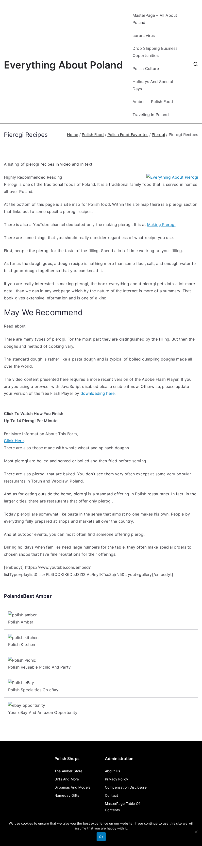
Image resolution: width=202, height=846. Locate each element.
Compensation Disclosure (126, 787)
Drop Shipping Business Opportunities (155, 52)
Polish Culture (146, 68)
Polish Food (162, 101)
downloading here (98, 393)
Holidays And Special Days (153, 85)
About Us (112, 771)
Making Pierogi (161, 224)
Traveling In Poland (151, 114)
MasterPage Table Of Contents (122, 806)
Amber (139, 101)
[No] (195, 831)
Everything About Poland (63, 65)
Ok (101, 837)
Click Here (14, 440)
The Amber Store (68, 771)
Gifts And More (66, 779)
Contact (111, 795)
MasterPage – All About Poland (155, 19)
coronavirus (144, 35)
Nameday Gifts (66, 795)
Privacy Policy (116, 779)
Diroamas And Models (72, 787)
